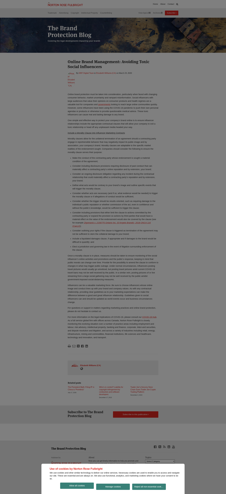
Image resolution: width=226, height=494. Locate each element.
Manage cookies (113, 487)
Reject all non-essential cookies (149, 487)
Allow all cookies (77, 485)
